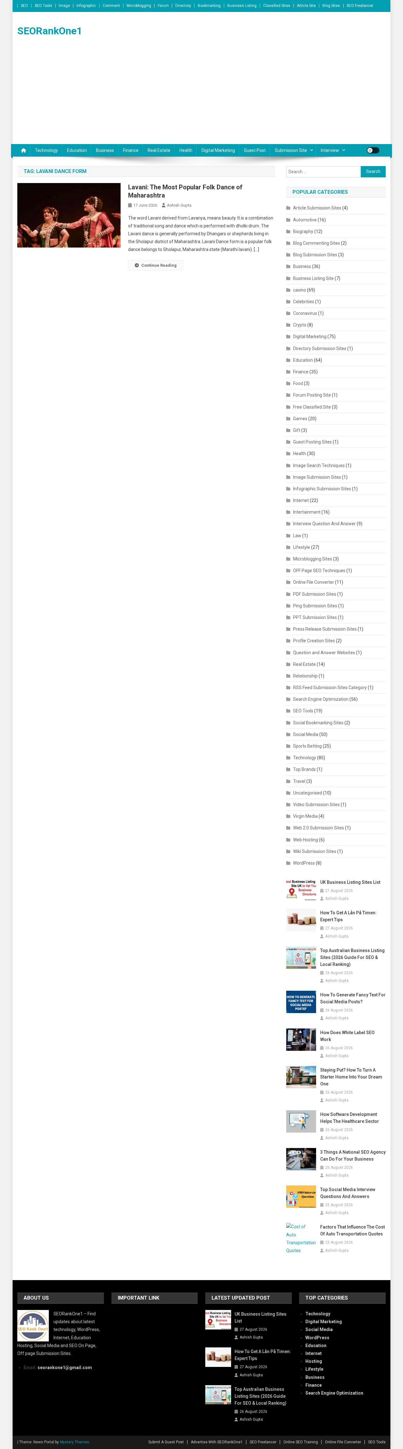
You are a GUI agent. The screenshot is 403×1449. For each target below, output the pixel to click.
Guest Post (255, 150)
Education (77, 150)
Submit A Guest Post (166, 1442)
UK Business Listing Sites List (350, 882)
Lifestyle (301, 547)
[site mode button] (373, 150)
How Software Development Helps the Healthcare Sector (349, 1118)
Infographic (86, 5)
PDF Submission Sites (314, 594)
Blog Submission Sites (315, 254)
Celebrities (303, 301)
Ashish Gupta (179, 205)
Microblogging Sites (312, 558)
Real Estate (159, 150)
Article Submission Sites (317, 207)
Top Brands (304, 769)
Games (300, 418)
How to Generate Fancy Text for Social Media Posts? (353, 998)
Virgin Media (305, 816)
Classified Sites (276, 5)
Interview (330, 150)
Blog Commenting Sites (316, 243)
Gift (296, 430)
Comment (111, 5)
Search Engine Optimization (321, 699)
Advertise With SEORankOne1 (217, 1442)
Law (297, 535)
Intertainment (307, 512)
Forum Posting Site (312, 395)
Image (64, 5)
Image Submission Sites (317, 477)
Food (298, 383)
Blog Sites (331, 5)
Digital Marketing (218, 150)
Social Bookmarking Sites (318, 722)
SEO (24, 5)
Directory (183, 5)
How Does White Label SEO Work (347, 1036)
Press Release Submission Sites (325, 629)
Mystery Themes (74, 1442)
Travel (299, 781)
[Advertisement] (201, 97)
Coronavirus (305, 313)
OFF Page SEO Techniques (319, 570)
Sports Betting (307, 746)
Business (105, 150)
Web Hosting (305, 839)
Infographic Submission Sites (322, 488)
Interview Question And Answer (324, 523)
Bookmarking (209, 5)
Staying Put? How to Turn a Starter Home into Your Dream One (351, 1076)
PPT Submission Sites (315, 617)
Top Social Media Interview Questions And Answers (347, 1193)
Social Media (305, 734)
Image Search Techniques (319, 465)
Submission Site (291, 150)
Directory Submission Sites (319, 348)
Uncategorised (307, 792)
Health (185, 150)
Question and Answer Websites (324, 652)
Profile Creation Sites (314, 640)
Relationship (305, 675)
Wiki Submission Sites (314, 851)
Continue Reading (159, 265)
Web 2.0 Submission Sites (318, 827)
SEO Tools (43, 5)
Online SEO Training (300, 1442)
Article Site (306, 5)
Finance (131, 150)
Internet (301, 500)
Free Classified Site (312, 407)
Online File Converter (313, 582)
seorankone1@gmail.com (64, 1367)
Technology (46, 150)
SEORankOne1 (49, 31)
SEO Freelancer (360, 5)
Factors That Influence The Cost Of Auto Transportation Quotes (352, 1230)
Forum (163, 5)
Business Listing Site (313, 278)
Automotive (305, 219)
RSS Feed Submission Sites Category (330, 687)
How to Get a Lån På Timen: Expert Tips (348, 916)
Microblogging (139, 5)
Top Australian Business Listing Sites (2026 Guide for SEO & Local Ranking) (352, 957)
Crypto (299, 324)
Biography (303, 231)
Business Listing (242, 5)
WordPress (304, 863)
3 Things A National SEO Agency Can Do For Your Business (353, 1156)
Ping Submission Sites (315, 605)
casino (299, 290)
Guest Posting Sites (312, 441)
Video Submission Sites (316, 804)
